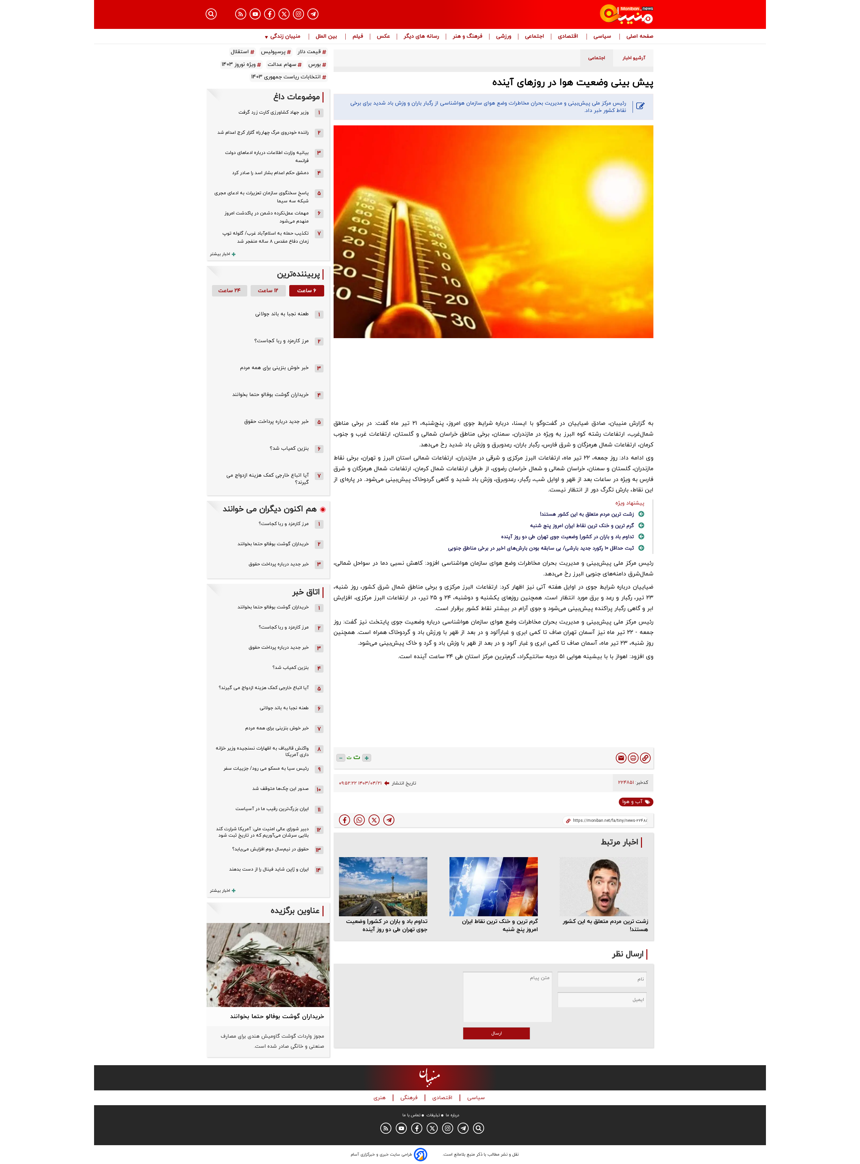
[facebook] (344, 820)
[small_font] (340, 758)
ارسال (496, 1033)
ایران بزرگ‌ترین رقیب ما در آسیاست (272, 809)
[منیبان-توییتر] (284, 13)
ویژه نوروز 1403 (239, 64)
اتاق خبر (306, 592)
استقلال (240, 51)
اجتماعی (534, 37)
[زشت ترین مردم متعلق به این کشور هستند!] (604, 886)
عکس (383, 37)
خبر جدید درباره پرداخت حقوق (276, 421)
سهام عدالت (282, 64)
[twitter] (374, 820)
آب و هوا (632, 801)
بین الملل (327, 37)
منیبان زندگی (285, 37)
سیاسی (603, 37)
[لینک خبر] (645, 758)
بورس (314, 64)
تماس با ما (411, 1115)
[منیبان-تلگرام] (312, 13)
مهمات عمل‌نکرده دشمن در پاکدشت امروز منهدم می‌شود (266, 217)
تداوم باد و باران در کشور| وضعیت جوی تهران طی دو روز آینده (567, 536)
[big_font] (366, 758)
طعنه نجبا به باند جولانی (282, 314)
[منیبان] (586, 14)
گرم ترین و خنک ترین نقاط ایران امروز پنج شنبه (582, 525)
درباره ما (452, 1115)
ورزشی (503, 37)
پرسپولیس (273, 51)
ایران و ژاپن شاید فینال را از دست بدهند (269, 869)
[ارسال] (621, 758)
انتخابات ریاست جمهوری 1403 (286, 77)
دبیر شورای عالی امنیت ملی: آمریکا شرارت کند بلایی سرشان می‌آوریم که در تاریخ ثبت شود (262, 832)
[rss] (240, 13)
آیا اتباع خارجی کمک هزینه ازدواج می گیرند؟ (264, 688)
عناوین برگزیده (295, 911)
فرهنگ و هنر (467, 37)
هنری (380, 1097)
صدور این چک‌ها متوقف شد (280, 789)
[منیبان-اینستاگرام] (298, 13)
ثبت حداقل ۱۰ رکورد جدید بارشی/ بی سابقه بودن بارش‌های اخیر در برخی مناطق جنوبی (541, 548)
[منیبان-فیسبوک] (269, 13)
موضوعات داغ (296, 97)
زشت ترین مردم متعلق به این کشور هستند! (587, 514)
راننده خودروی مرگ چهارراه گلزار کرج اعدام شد (263, 132)
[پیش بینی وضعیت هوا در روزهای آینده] (388, 820)
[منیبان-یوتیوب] (255, 13)
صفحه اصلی (640, 37)
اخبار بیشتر (220, 254)
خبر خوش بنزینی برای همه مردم (274, 367)
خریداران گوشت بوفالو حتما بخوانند (270, 394)
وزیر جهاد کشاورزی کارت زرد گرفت (274, 112)
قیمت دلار (309, 51)
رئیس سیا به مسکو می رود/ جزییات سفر (266, 768)
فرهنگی (409, 1097)
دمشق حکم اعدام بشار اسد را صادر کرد (270, 173)
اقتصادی (569, 37)
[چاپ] (633, 758)
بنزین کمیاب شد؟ (289, 448)
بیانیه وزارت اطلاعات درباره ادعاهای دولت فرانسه (267, 157)
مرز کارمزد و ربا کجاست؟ (281, 341)
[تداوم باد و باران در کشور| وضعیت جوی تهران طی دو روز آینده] (383, 886)
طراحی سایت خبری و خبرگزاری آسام (381, 1154)
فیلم (357, 37)
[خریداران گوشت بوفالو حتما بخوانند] (268, 965)
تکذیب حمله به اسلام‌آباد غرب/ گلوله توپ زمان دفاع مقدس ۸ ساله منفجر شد (265, 237)
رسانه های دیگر (421, 37)
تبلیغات (433, 1115)
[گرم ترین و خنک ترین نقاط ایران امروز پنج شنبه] (493, 886)
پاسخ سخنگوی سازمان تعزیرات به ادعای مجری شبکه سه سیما (261, 197)
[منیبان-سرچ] (478, 1128)
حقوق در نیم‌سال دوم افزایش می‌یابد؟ (270, 849)
